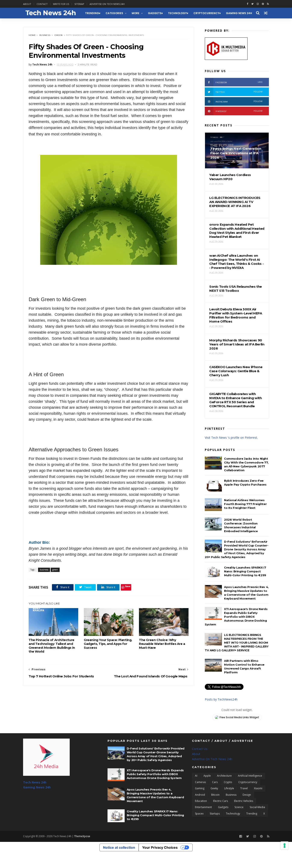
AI (196, 775)
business (44, 35)
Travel (244, 788)
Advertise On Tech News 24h (212, 759)
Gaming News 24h (239, 13)
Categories (114, 13)
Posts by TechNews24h (221, 699)
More (135, 13)
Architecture (224, 775)
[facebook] (247, 4)
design (247, 795)
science (238, 807)
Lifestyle (229, 788)
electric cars (220, 801)
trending (92, 13)
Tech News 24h (34, 782)
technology (177, 13)
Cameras (200, 782)
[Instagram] (258, 4)
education (201, 801)
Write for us (61, 4)
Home (32, 35)
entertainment (203, 807)
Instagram (239, 101)
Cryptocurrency (206, 13)
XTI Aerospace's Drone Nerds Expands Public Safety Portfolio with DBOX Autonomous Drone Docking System (236, 616)
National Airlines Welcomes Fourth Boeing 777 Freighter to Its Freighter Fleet (245, 503)
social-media (257, 807)
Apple (207, 775)
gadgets (154, 13)
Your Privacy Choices (160, 847)
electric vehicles (243, 801)
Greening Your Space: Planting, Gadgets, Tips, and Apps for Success (108, 644)
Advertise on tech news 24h (107, 4)
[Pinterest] (263, 4)
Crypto (228, 782)
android (200, 795)
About (27, 4)
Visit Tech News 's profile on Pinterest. (231, 437)
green (58, 35)
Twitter (239, 91)
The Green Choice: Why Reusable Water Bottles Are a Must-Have (162, 644)
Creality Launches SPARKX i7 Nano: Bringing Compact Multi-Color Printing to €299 (245, 571)
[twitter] (252, 4)
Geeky (214, 788)
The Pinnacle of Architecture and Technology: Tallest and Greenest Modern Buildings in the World (52, 645)
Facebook (239, 82)
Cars (215, 782)
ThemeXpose (82, 836)
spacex (199, 813)
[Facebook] (240, 836)
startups (215, 813)
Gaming (199, 788)
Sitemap (79, 4)
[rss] (268, 4)
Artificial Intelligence (250, 775)
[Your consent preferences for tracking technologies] (284, 845)
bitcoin (215, 795)
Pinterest (239, 111)
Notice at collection (119, 847)
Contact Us (199, 749)
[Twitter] (247, 836)
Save (127, 586)
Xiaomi (258, 788)
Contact (42, 4)
